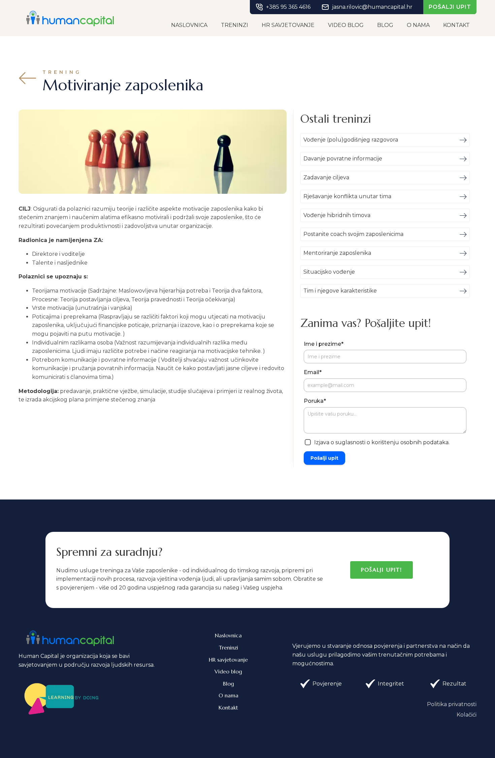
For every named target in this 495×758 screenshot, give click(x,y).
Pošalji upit (324, 458)
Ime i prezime (323, 344)
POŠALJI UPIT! (381, 569)
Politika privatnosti (451, 704)
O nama (418, 25)
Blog (385, 25)
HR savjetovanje (288, 25)
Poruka (315, 401)
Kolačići (466, 714)
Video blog (346, 25)
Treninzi (234, 25)
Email (313, 372)
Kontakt (456, 25)
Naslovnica (189, 25)
